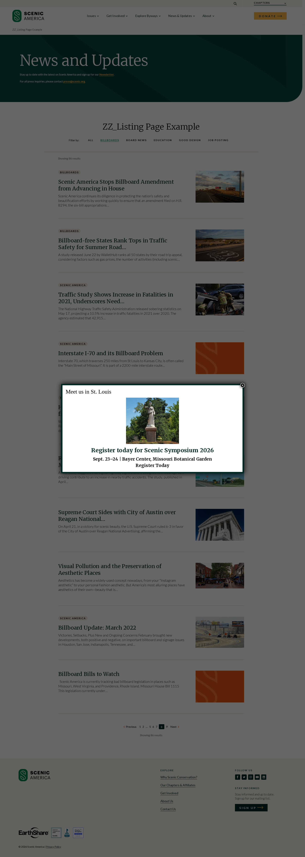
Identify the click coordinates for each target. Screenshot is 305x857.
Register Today (152, 465)
